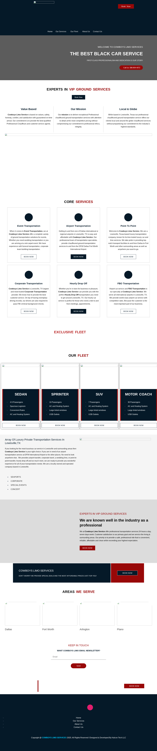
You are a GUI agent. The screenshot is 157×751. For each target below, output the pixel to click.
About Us (86, 31)
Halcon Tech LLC (119, 738)
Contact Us (97, 31)
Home (50, 31)
